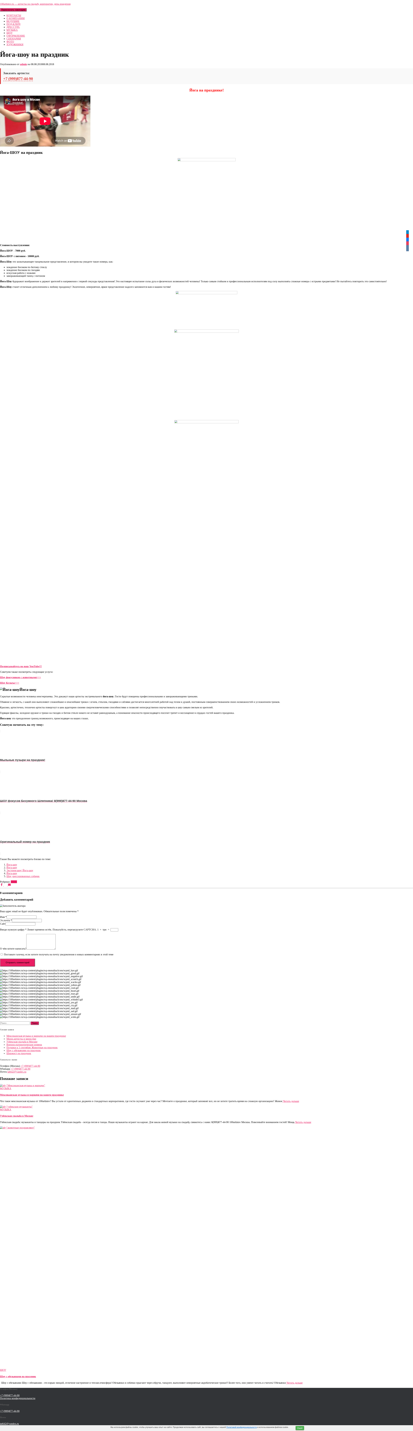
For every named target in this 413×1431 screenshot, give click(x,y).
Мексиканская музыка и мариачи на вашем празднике (36, 1036)
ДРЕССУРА (13, 27)
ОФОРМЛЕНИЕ (15, 35)
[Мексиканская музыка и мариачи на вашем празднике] (22, 1085)
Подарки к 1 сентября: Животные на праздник (32, 1047)
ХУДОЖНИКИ (14, 44)
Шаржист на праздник (18, 1053)
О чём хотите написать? (13, 948)
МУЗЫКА (12, 30)
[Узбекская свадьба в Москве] (16, 1106)
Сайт (2, 923)
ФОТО (10, 41)
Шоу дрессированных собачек (23, 876)
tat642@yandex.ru (16, 1071)
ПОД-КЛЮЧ (13, 24)
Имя (3, 917)
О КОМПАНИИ (15, 18)
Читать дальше (290, 1101)
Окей (299, 1428)
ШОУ (9, 33)
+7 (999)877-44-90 (18, 79)
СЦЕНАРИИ (13, 38)
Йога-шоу (11, 864)
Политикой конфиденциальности (241, 1427)
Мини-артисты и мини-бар (21, 1038)
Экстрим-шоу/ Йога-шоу (19, 870)
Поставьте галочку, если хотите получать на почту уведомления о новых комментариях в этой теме (58, 954)
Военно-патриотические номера (24, 1044)
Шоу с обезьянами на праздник (23, 1050)
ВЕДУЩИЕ (13, 21)
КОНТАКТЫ (13, 15)
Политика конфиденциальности (17, 1398)
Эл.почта (6, 920)
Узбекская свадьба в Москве (21, 1041)
